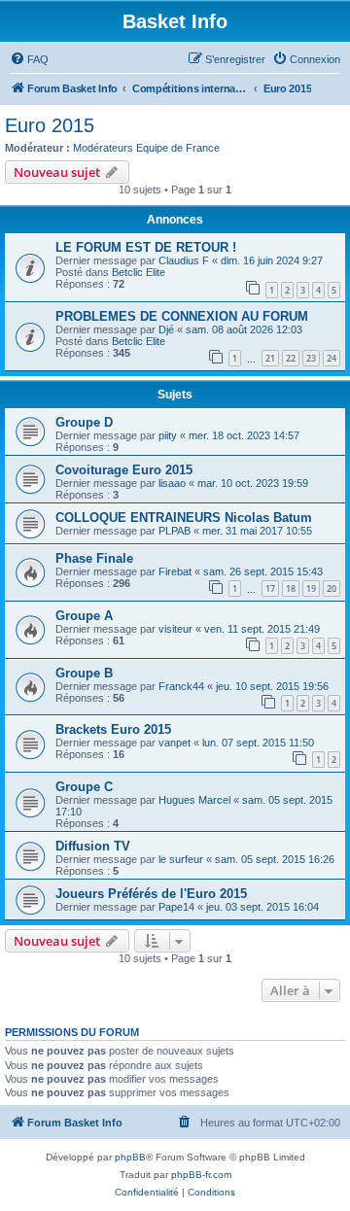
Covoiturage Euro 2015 (123, 470)
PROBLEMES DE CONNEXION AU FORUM (181, 316)
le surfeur (180, 859)
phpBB (130, 1157)
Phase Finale (94, 558)
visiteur (175, 629)
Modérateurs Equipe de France (146, 148)
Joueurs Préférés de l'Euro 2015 (151, 893)
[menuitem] (29, 59)
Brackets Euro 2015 (113, 729)
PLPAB (174, 530)
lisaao (172, 483)
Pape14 (176, 907)
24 (331, 358)
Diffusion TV (92, 846)
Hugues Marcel (194, 800)
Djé (166, 329)
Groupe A (84, 615)
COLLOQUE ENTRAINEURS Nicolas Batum (183, 517)
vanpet (174, 742)
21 (270, 358)
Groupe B (84, 673)
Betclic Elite (138, 272)
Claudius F (183, 260)
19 (311, 588)
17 (270, 588)
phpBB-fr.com (201, 1174)
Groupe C (84, 786)
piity (167, 435)
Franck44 (181, 686)
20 (331, 588)
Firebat (175, 571)
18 (291, 588)
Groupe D (84, 422)
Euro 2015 (49, 125)
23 (311, 358)
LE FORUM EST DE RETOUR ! (145, 247)
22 (291, 358)
